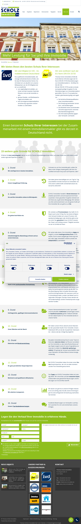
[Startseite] (10, 11)
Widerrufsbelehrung (35, 519)
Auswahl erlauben (40, 279)
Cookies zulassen (63, 279)
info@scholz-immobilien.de (11, 452)
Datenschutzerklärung (26, 447)
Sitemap (55, 519)
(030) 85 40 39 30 (7, 1)
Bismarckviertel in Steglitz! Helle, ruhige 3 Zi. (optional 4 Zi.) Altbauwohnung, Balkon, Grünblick (17, 486)
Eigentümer (37, 11)
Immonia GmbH (12, 521)
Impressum (26, 519)
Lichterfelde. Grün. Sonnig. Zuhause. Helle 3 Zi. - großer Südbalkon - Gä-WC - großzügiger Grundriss (16, 479)
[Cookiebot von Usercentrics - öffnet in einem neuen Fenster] (65, 243)
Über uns (65, 11)
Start (23, 11)
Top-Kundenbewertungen (21, 406)
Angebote (29, 11)
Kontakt (72, 11)
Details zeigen (68, 274)
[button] (76, 519)
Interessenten (45, 11)
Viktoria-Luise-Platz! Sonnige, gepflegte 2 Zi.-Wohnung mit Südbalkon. (17, 470)
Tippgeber (53, 11)
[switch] (31, 268)
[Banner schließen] (74, 243)
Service (59, 11)
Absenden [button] (75, 445)
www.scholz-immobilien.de (66, 484)
